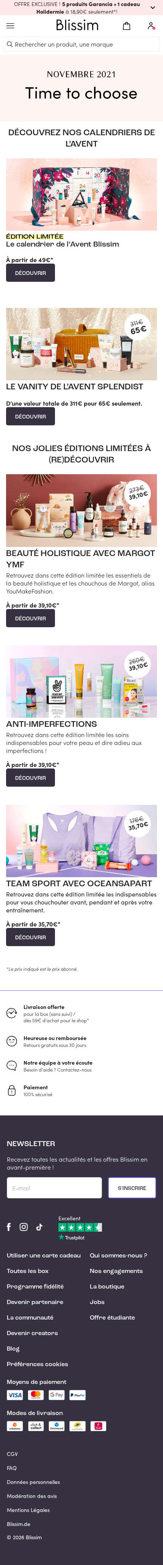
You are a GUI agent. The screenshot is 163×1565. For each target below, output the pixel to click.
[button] (81, 7)
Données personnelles (33, 1481)
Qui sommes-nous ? (118, 1256)
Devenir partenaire (35, 1302)
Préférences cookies (37, 1365)
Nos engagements (116, 1271)
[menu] (10, 26)
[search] (10, 44)
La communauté (30, 1318)
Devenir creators (32, 1334)
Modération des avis (32, 1495)
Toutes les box (28, 1271)
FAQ (12, 1467)
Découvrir (30, 273)
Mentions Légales (28, 1509)
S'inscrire (132, 1188)
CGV (12, 1453)
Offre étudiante (112, 1318)
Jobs (97, 1302)
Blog (13, 1349)
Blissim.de (18, 1524)
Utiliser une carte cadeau (44, 1256)
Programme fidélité (35, 1287)
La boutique (107, 1287)
